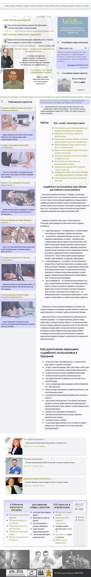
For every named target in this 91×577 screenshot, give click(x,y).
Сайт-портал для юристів (17, 20)
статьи (64, 534)
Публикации (19, 6)
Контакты (81, 520)
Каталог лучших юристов (51, 6)
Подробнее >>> (81, 89)
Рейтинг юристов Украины (49, 101)
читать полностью (84, 67)
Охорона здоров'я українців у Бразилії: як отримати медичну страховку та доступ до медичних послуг (71, 140)
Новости (12, 6)
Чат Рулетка (85, 6)
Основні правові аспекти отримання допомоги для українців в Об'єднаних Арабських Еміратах (70, 129)
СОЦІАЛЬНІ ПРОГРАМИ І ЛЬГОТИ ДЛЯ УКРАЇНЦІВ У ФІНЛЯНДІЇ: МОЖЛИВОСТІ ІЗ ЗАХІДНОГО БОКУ (71, 173)
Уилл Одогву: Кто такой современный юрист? (41, 71)
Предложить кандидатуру (67, 6)
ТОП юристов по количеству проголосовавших (18, 527)
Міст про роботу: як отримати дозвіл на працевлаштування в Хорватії (67, 162)
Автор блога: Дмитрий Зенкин (34, 486)
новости (58, 534)
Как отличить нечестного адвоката (22, 34)
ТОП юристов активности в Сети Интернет (18, 522)
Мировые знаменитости (37, 6)
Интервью (26, 6)
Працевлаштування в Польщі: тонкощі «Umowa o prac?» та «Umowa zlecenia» (70, 146)
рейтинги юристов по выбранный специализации (62, 520)
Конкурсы (78, 6)
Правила (81, 517)
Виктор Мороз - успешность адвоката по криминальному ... (34, 50)
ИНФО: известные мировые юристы (61, 541)
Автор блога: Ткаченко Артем (33, 466)
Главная (7, 6)
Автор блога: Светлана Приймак (34, 446)
